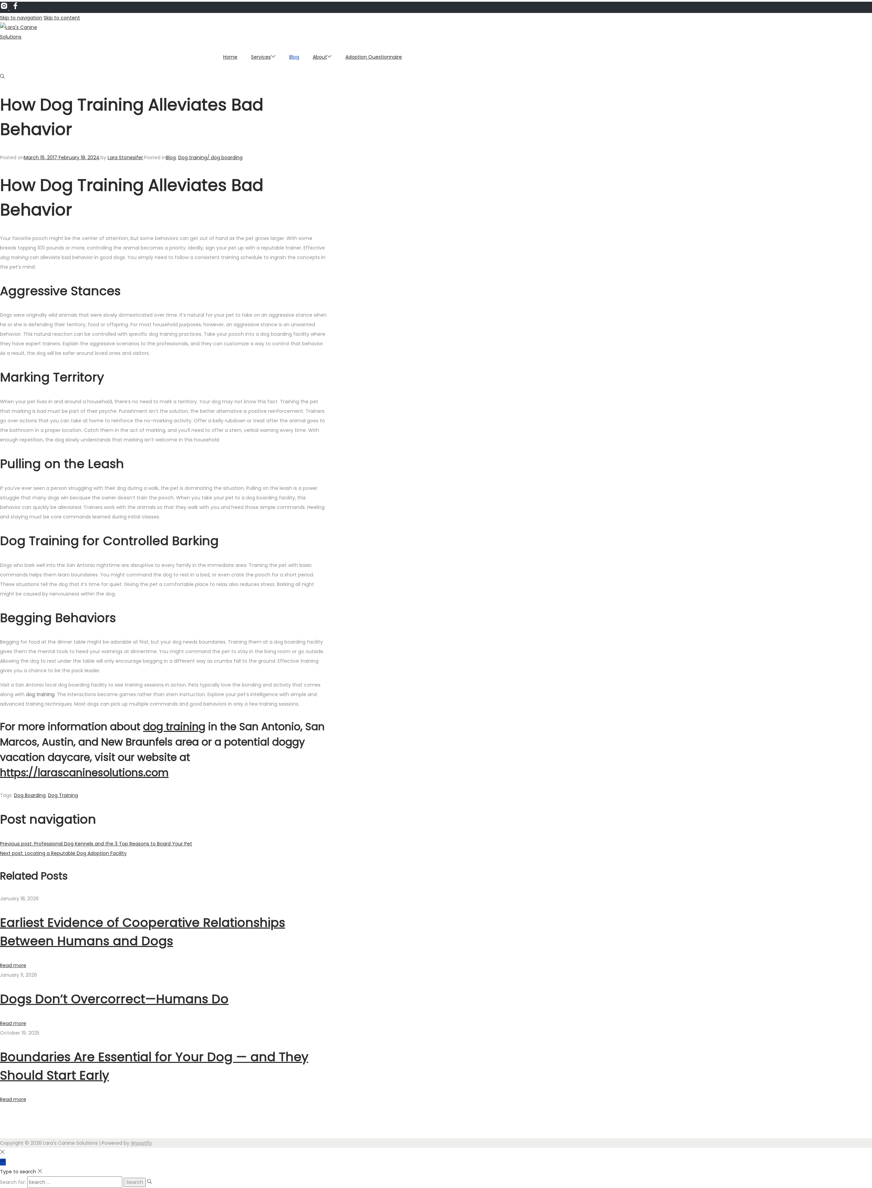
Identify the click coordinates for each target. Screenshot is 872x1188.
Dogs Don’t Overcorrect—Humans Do (114, 999)
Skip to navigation (21, 17)
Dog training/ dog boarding (210, 157)
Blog (171, 157)
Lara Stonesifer (125, 157)
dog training (174, 726)
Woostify (141, 1143)
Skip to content (62, 17)
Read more (13, 965)
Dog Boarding (30, 795)
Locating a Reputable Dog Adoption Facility (63, 853)
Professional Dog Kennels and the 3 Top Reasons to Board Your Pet (96, 843)
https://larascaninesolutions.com (84, 772)
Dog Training (63, 795)
